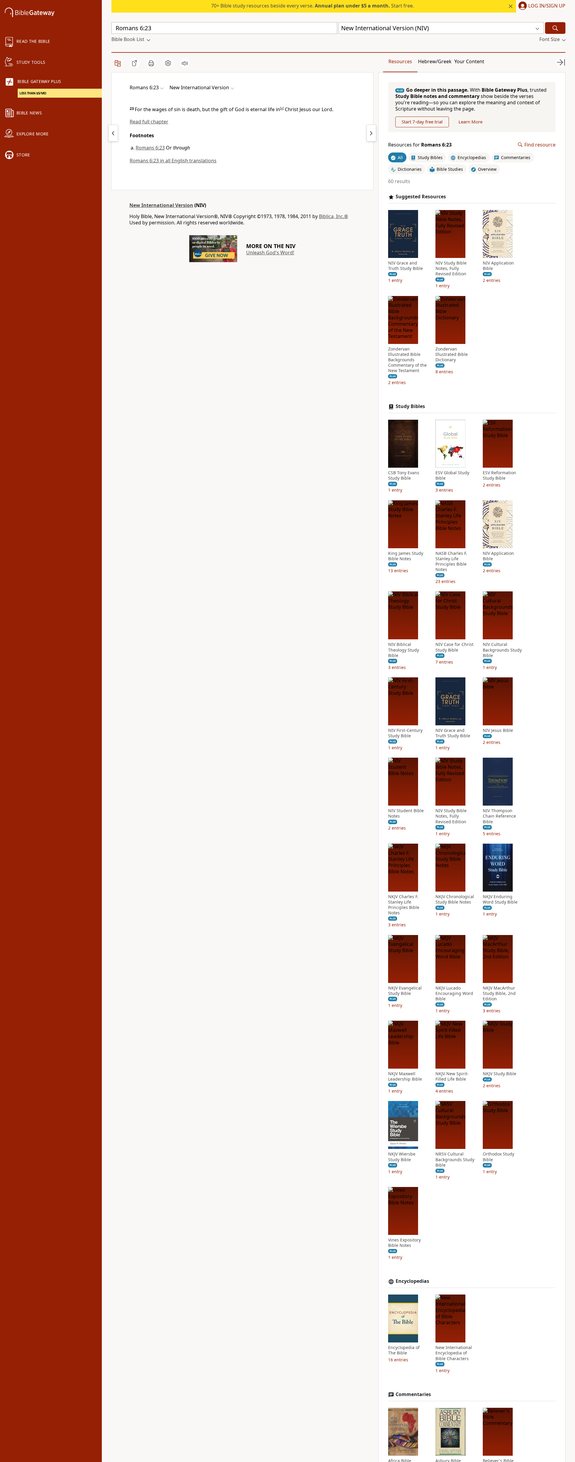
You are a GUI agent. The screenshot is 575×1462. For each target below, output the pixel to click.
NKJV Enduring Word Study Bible (500, 899)
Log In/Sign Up (546, 6)
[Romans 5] (113, 133)
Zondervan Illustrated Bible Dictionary (451, 354)
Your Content (469, 61)
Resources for (420, 145)
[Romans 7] (371, 133)
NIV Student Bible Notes (406, 813)
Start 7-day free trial (422, 122)
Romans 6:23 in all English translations (173, 160)
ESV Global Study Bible (452, 475)
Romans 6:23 (150, 147)
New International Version (161, 205)
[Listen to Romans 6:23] (185, 63)
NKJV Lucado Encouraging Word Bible (454, 993)
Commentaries (413, 1394)
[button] (540, 6)
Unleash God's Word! (270, 252)
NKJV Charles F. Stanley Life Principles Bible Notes (403, 905)
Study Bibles (410, 406)
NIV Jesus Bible (498, 730)
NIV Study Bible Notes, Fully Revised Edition (451, 268)
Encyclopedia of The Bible (404, 1350)
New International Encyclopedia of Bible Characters (453, 1353)
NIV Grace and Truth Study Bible (405, 265)
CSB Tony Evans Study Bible (403, 475)
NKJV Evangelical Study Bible (405, 990)
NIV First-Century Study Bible (405, 733)
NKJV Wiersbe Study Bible (401, 1156)
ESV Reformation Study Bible (499, 475)
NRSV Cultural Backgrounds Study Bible (454, 1159)
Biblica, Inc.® (333, 216)
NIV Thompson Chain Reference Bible (499, 816)
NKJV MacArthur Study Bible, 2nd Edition (499, 993)
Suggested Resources (421, 197)
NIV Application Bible (498, 265)
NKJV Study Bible (499, 1073)
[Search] (555, 28)
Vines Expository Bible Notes (404, 1242)
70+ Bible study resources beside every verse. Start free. (312, 5)
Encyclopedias (412, 1281)
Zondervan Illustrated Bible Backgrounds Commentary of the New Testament (407, 360)
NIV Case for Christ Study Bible (454, 647)
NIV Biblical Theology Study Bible (403, 650)
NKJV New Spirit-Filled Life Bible (452, 1076)
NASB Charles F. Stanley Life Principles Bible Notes (451, 562)
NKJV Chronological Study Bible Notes (454, 899)
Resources (400, 61)
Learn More (470, 122)
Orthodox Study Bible (498, 1156)
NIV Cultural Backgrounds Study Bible (502, 650)
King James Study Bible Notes (405, 556)
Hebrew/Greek (435, 61)
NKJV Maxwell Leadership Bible (405, 1076)
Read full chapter (149, 121)
